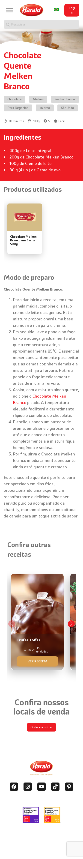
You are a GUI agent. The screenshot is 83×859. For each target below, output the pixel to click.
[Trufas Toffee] (37, 620)
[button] (71, 623)
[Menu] (9, 10)
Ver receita (37, 661)
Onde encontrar (41, 727)
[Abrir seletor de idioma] (56, 9)
